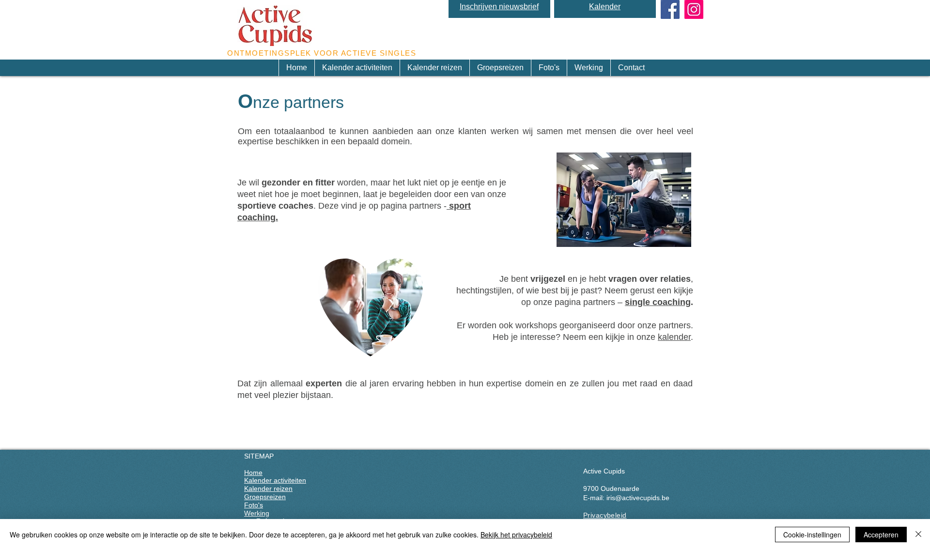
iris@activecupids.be (637, 498)
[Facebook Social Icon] (670, 9)
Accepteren (881, 534)
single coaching (658, 302)
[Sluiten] (918, 534)
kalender (674, 337)
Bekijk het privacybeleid (516, 534)
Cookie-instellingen (812, 534)
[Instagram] (693, 9)
